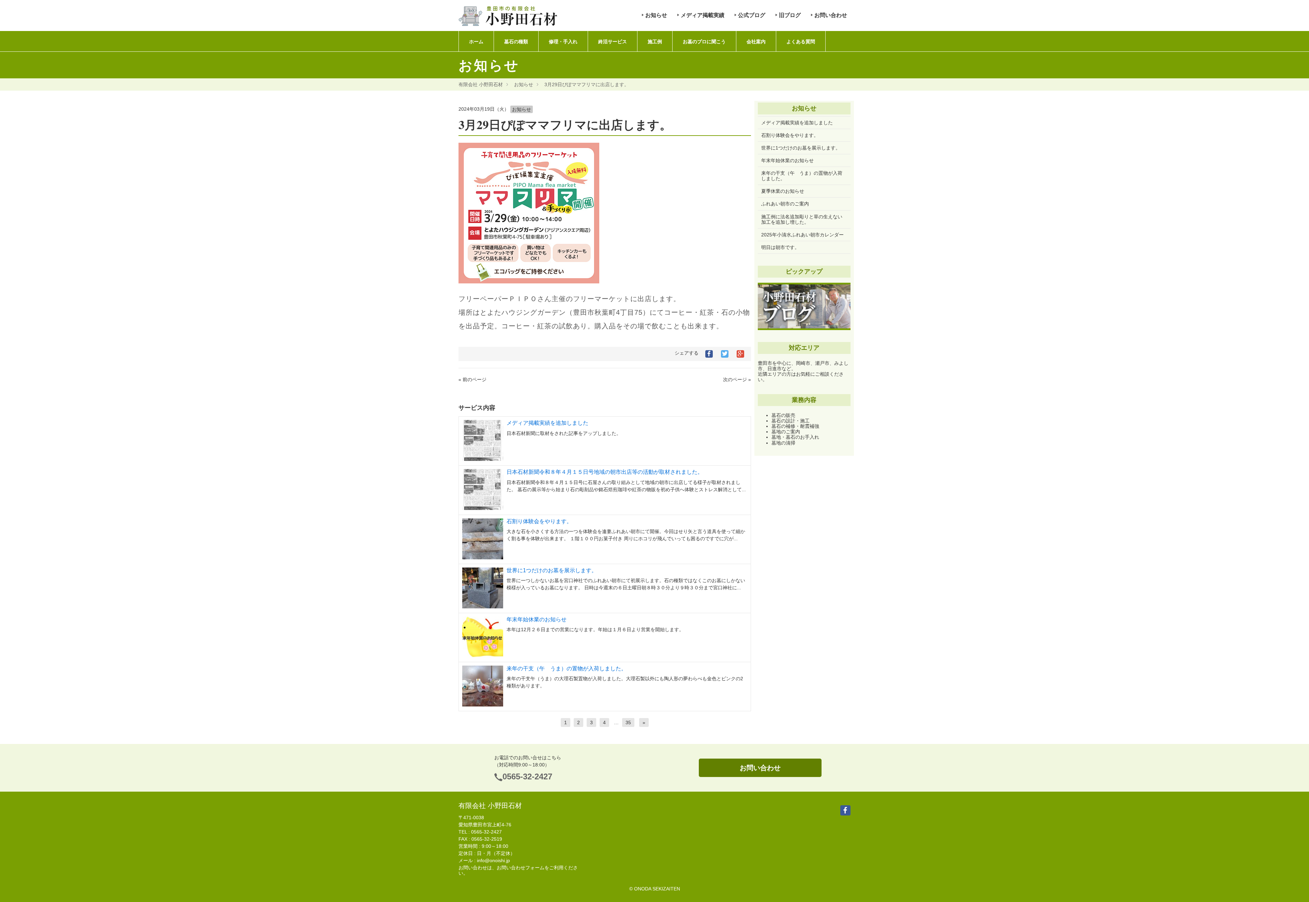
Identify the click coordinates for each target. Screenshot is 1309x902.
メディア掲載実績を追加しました (547, 423)
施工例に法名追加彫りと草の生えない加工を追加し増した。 (801, 219)
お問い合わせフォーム (520, 867)
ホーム (476, 41)
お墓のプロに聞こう (704, 41)
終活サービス (612, 41)
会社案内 (756, 41)
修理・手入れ (563, 41)
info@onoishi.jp (493, 860)
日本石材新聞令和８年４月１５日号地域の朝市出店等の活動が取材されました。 (605, 472)
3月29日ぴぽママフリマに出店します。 (586, 84)
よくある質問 (800, 41)
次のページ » (737, 379)
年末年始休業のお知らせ (537, 619)
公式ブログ (751, 15)
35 (628, 722)
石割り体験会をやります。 (539, 521)
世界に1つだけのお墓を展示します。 (552, 570)
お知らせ (656, 15)
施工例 (655, 41)
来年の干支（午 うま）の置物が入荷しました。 (567, 668)
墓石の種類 (516, 41)
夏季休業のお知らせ (782, 191)
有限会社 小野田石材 (480, 84)
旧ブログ (790, 15)
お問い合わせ (830, 15)
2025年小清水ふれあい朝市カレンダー (802, 234)
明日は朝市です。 (780, 247)
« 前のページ (472, 379)
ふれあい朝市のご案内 (785, 203)
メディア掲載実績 (702, 15)
